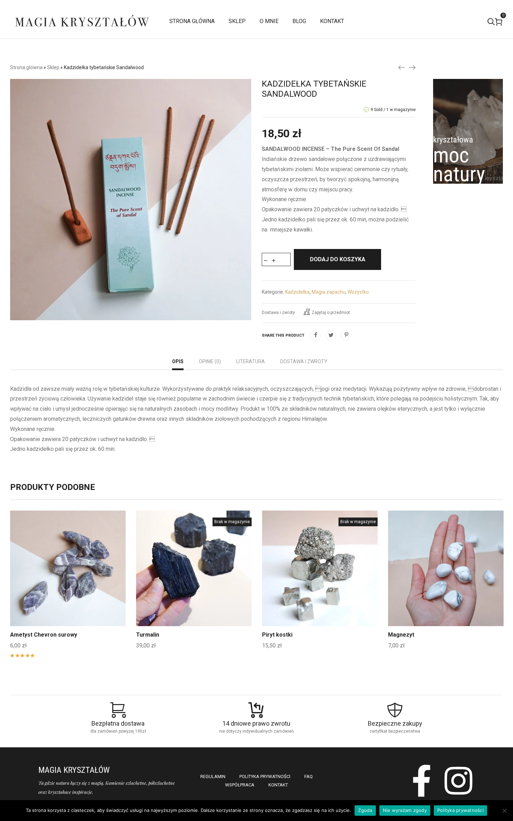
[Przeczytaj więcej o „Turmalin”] (194, 584)
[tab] (178, 362)
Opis (178, 361)
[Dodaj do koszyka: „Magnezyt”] (446, 584)
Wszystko (358, 292)
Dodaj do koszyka (337, 259)
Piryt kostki (277, 634)
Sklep (53, 67)
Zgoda (365, 810)
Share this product (283, 335)
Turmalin (147, 634)
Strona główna (26, 67)
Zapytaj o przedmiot (331, 312)
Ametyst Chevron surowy (43, 634)
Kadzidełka (297, 292)
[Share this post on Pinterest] (346, 335)
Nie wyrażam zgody (405, 810)
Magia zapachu (328, 292)
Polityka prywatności (460, 810)
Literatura (250, 361)
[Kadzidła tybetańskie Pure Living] (401, 67)
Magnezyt (401, 634)
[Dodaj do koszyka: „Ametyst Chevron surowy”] (68, 584)
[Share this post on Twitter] (331, 335)
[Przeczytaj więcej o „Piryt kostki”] (320, 584)
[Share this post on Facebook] (315, 335)
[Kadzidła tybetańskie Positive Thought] (412, 67)
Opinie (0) (210, 361)
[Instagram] (459, 781)
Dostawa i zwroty (278, 312)
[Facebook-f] (422, 781)
